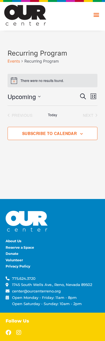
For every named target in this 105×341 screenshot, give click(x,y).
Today (52, 115)
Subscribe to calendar (49, 133)
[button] (96, 14)
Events (14, 61)
